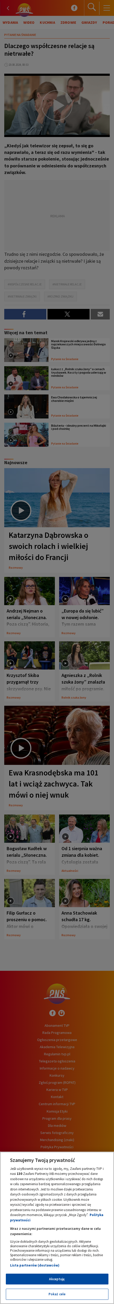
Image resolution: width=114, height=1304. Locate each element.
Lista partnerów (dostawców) (34, 1265)
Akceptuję (57, 1279)
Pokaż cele (57, 1294)
